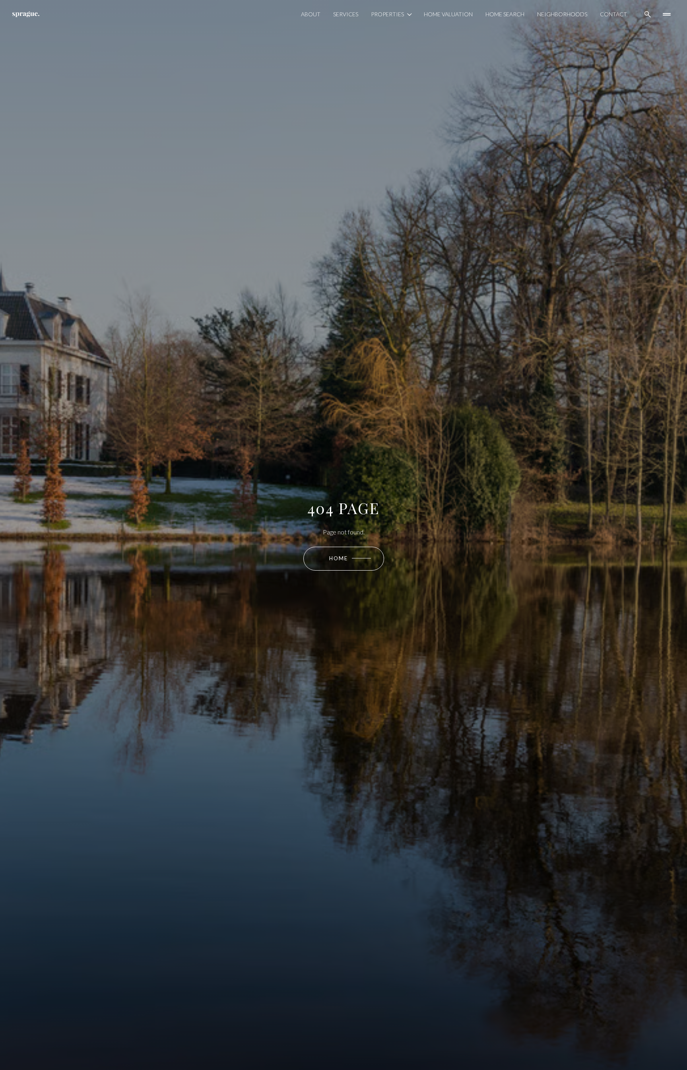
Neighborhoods (562, 14)
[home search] (648, 14)
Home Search (504, 14)
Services (345, 14)
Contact (613, 14)
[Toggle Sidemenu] (667, 14)
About (310, 14)
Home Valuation (448, 14)
